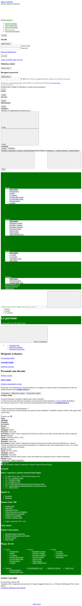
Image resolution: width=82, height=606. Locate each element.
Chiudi (4, 95)
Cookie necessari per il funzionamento (14, 408)
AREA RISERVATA (39, 563)
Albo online (60, 557)
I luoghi (12, 553)
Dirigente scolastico (16, 347)
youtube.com (5, 416)
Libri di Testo (36, 559)
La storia (12, 563)
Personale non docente (17, 349)
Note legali (8, 508)
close (3, 169)
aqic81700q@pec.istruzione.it (27, 486)
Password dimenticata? (8, 52)
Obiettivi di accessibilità (13, 516)
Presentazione (14, 551)
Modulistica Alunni (38, 551)
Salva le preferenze (17, 460)
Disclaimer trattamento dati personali (13, 588)
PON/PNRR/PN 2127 (35, 568)
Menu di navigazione (40, 341)
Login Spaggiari (55, 83)
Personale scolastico (39, 555)
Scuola (7, 311)
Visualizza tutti (14, 345)
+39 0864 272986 (14, 480)
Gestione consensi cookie (13, 518)
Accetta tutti (33, 393)
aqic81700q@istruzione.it (27, 484)
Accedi (4, 35)
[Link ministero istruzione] (10, 4)
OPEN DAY (69, 568)
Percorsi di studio (38, 557)
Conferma (11, 148)
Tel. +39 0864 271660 (15, 478)
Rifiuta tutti (18, 393)
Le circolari (59, 553)
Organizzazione (14, 561)
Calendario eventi (61, 555)
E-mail (23, 79)
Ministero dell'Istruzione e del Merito (17, 536)
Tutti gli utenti (37, 561)
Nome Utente (25, 46)
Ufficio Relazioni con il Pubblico (16, 512)
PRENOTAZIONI (54, 568)
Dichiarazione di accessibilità (15, 514)
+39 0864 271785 (14, 482)
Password (24, 48)
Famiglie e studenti (38, 553)
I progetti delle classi (16, 572)
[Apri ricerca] (64, 159)
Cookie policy (10, 506)
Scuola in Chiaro (10, 538)
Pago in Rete (9, 540)
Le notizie (59, 551)
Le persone (13, 555)
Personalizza (6, 393)
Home (7, 309)
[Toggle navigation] (18, 159)
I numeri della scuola (16, 557)
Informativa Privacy (11, 510)
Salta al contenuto (7, 2)
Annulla (4, 148)
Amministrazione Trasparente (15, 534)
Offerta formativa (15, 570)
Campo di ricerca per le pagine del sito (14, 307)
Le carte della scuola (16, 559)
